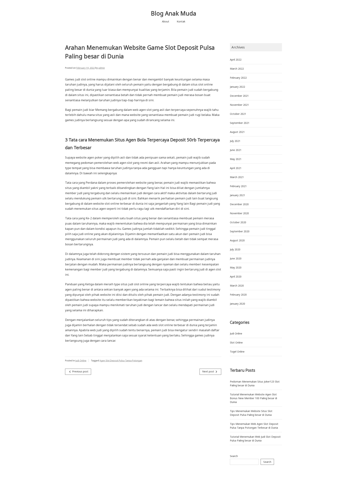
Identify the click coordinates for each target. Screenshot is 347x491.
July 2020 (235, 249)
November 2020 (239, 213)
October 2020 (238, 222)
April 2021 (235, 168)
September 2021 (239, 123)
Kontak (181, 21)
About (165, 21)
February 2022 (238, 77)
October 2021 (238, 114)
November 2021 (239, 104)
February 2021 (238, 186)
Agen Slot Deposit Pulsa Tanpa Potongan (121, 360)
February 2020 (238, 294)
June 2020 (235, 258)
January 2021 (237, 195)
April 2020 (235, 276)
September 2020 (239, 231)
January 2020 (237, 303)
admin (101, 67)
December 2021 (239, 95)
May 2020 (235, 267)
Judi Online (80, 360)
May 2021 (235, 159)
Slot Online (236, 342)
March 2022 (237, 68)
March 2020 (237, 285)
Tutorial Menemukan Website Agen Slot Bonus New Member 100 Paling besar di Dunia (253, 398)
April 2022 (235, 59)
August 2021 (237, 132)
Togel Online (237, 351)
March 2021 (237, 177)
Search (234, 456)
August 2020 (237, 240)
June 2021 (235, 150)
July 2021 (235, 141)
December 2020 (239, 204)
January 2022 (237, 86)
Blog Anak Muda (173, 13)
